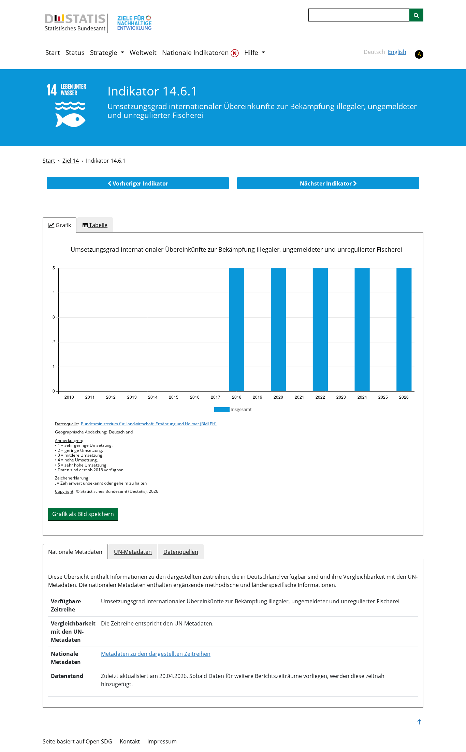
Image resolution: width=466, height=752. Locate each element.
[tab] (59, 225)
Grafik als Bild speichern (83, 514)
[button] (138, 183)
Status (75, 52)
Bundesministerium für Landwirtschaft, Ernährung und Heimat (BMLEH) (149, 424)
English (397, 52)
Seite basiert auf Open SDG (77, 741)
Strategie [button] (104, 52)
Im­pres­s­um (162, 741)
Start (52, 52)
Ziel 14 (70, 160)
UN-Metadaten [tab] (133, 552)
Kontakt (130, 741)
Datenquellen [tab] (180, 552)
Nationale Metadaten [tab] (75, 552)
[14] (70, 107)
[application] (233, 333)
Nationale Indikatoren (196, 52)
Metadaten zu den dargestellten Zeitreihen (155, 654)
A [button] (419, 54)
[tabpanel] (233, 384)
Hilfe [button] (252, 52)
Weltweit (143, 52)
